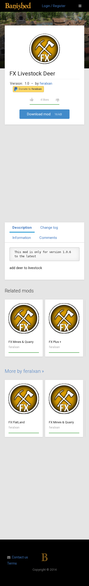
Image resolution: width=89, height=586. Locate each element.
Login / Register (54, 6)
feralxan (46, 83)
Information (21, 238)
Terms (12, 563)
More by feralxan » (24, 371)
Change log (49, 227)
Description (22, 227)
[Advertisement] (44, 173)
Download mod (44, 114)
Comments (48, 238)
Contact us (20, 557)
